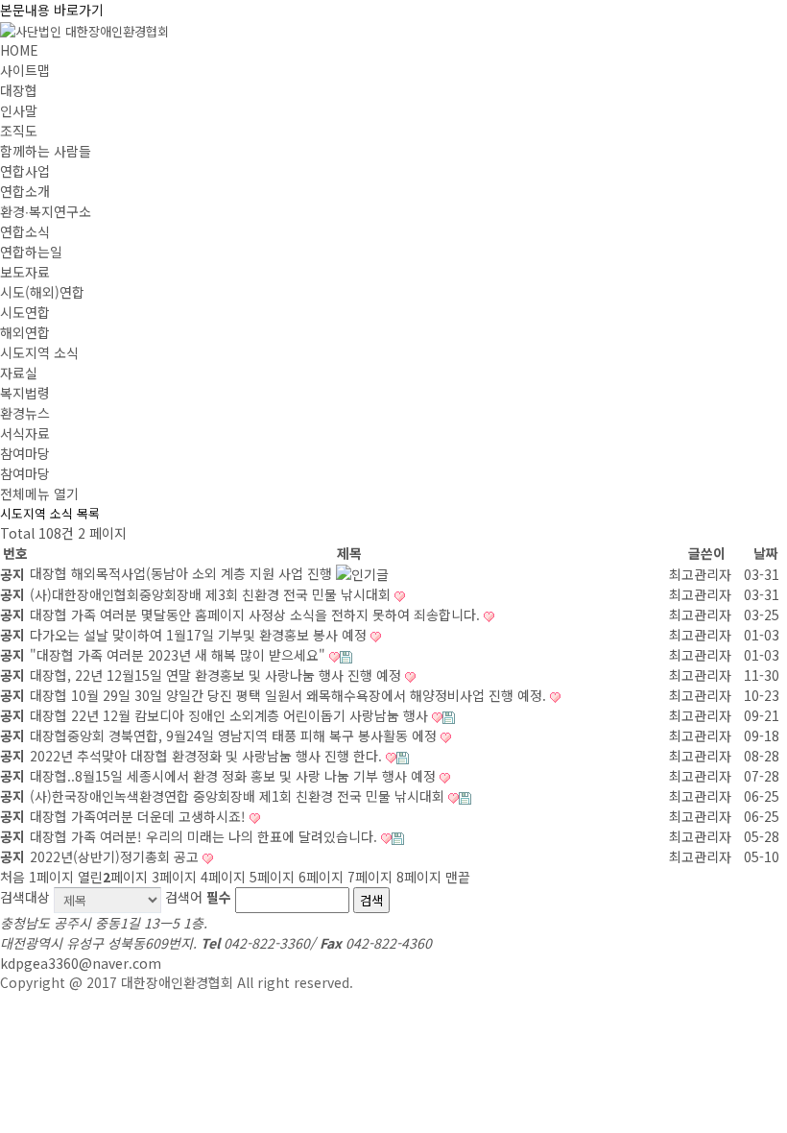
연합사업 (25, 171)
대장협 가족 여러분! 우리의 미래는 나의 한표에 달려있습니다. (205, 836)
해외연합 (25, 332)
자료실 (18, 372)
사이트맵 (25, 70)
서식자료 (25, 433)
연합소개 (25, 191)
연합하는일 (31, 251)
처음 (12, 876)
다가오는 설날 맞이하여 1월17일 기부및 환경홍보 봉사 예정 (200, 634)
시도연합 (25, 312)
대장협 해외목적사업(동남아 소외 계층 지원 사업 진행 (183, 573)
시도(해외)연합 (42, 291)
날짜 (765, 553)
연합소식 (25, 231)
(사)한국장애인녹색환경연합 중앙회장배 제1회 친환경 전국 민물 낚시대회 (239, 796)
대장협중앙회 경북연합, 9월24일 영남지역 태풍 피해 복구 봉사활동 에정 (235, 735)
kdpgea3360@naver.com (80, 963)
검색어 (198, 896)
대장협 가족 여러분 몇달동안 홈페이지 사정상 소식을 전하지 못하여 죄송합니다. (257, 614)
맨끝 (457, 876)
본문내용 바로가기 (52, 9)
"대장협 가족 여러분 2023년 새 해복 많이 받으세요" (179, 654)
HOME (19, 50)
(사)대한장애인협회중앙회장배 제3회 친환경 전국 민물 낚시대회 (212, 594)
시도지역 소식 (39, 352)
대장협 (18, 90)
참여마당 (25, 453)
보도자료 (25, 271)
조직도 (18, 130)
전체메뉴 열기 (39, 493)
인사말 (18, 110)
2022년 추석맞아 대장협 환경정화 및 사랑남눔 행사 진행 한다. (208, 755)
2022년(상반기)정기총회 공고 (116, 856)
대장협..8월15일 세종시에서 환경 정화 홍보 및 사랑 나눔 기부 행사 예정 (235, 775)
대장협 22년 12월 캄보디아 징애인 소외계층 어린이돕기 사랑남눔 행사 (231, 715)
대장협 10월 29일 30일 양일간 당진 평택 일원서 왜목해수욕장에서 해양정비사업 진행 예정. (290, 695)
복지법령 (25, 392)
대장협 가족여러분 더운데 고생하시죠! (140, 816)
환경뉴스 (25, 412)
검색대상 (25, 896)
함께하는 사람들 (45, 150)
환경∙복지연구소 (45, 211)
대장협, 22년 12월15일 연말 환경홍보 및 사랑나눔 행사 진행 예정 (217, 675)
